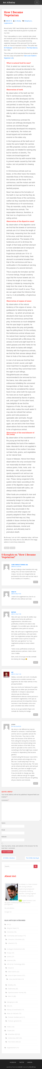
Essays (9, 953)
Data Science (12, 972)
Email (3, 830)
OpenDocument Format (15, 992)
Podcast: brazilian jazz (15, 1017)
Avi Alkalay (9, 2)
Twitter (21, 1062)
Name (3, 823)
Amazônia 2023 (13, 1034)
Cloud (10, 968)
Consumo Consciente (15, 939)
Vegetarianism (8, 23)
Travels (9, 1030)
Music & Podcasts (12, 1013)
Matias (13, 612)
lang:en (7, 548)
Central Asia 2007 (13, 1038)
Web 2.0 (10, 996)
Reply (35, 582)
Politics (9, 1027)
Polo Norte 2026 (13, 1042)
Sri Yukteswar (8, 48)
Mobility (10, 985)
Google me (8, 912)
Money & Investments (14, 1010)
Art (8, 924)
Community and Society (14, 936)
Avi (12, 672)
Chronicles (10, 932)
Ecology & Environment (14, 949)
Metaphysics (28, 21)
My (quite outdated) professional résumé (17, 902)
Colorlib (20, 1067)
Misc (8, 1006)
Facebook (13, 1062)
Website (4, 837)
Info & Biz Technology (14, 964)
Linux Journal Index (15, 979)
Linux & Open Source (14, 975)
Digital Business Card (28, 900)
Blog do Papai (11, 928)
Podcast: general (13, 1021)
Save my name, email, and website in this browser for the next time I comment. (19, 847)
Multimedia (11, 989)
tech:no (12, 548)
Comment (5, 800)
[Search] (36, 866)
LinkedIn (29, 1062)
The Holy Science (32, 48)
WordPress (32, 1067)
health (13, 592)
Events (9, 957)
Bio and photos (9, 908)
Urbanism (11, 943)
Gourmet (10, 960)
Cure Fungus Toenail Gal (19, 565)
